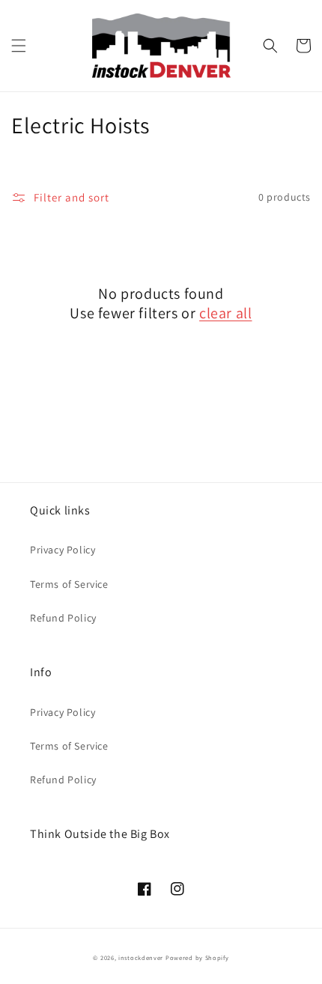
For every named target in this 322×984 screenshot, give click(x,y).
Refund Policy (63, 618)
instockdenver (140, 957)
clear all (225, 313)
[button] (18, 45)
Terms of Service (69, 584)
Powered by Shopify (197, 957)
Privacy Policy (62, 549)
